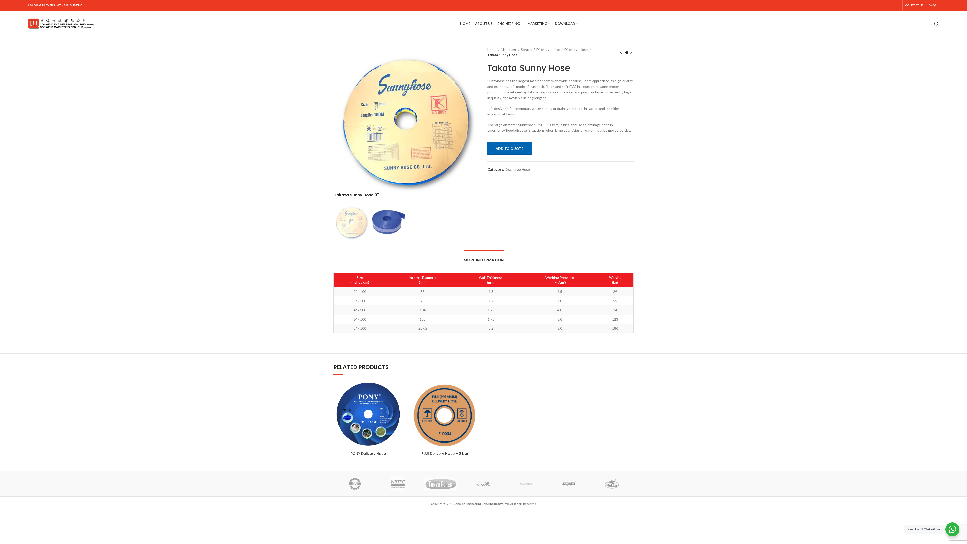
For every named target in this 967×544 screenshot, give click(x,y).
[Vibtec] (397, 483)
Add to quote (509, 148)
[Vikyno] (354, 483)
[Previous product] (621, 52)
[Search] (936, 24)
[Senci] (569, 483)
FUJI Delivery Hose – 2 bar (445, 453)
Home (492, 50)
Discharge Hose (576, 50)
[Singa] (483, 483)
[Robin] (612, 483)
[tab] (484, 257)
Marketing (509, 50)
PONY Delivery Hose (368, 453)
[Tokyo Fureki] (440, 484)
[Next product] (631, 52)
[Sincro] (526, 483)
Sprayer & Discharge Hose (540, 50)
